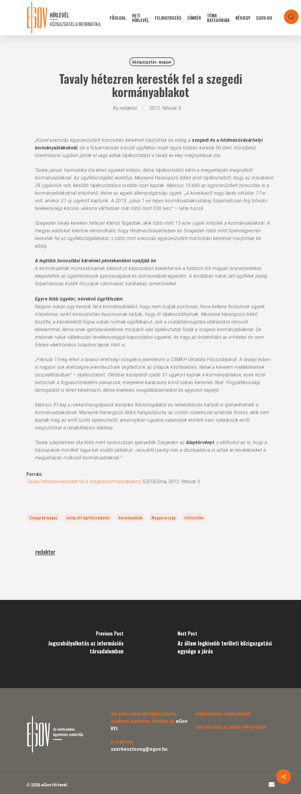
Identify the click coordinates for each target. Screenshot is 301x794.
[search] (287, 14)
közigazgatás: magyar (152, 62)
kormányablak (130, 517)
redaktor (128, 108)
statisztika (193, 517)
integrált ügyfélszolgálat (88, 517)
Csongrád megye (43, 517)
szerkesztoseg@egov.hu (139, 749)
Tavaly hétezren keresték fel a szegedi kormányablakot (83, 481)
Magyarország (163, 517)
